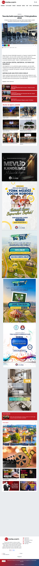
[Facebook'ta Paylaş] (3, 45)
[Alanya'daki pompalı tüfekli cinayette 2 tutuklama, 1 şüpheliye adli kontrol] (28, 111)
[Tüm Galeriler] (35, 422)
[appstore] (19, 556)
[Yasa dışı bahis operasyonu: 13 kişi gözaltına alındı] (19, 33)
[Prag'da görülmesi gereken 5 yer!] (19, 435)
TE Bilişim (22, 564)
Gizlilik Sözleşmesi (6, 554)
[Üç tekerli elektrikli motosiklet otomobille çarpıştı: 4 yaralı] (11, 111)
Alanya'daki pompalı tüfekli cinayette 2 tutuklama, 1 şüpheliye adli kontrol (26, 117)
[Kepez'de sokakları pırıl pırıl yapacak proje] (11, 137)
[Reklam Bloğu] (19, 167)
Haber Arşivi (26, 543)
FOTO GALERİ (8, 5)
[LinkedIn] (14, 550)
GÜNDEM (3, 5)
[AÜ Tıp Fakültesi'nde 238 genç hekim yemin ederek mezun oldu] (11, 124)
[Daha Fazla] (9, 45)
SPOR (30, 5)
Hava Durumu (26, 537)
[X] (10, 550)
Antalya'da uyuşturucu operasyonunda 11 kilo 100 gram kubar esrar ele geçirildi (28, 130)
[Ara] (34, 2)
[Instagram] (12, 550)
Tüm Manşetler (26, 541)
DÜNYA (23, 5)
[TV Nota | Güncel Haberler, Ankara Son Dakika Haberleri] (9, 2)
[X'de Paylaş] (5, 45)
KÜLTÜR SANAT (36, 5)
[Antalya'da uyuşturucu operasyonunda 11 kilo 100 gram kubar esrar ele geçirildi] (28, 124)
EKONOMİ (19, 5)
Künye (4, 553)
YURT (27, 5)
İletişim (21, 553)
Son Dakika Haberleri (27, 542)
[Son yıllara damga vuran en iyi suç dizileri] (19, 457)
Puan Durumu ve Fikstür (28, 540)
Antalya (19, 14)
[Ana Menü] (36, 2)
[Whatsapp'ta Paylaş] (7, 45)
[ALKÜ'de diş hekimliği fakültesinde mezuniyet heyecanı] (28, 137)
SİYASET (14, 5)
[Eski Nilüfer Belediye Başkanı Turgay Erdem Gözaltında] (28, 486)
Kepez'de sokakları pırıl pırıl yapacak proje (10, 143)
